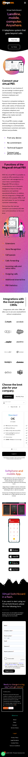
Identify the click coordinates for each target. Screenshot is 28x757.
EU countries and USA (20, 457)
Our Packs (14, 47)
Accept (6, 708)
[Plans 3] (14, 449)
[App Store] (14, 568)
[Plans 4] (16, 449)
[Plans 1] (11, 449)
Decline (11, 708)
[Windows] (14, 549)
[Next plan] (19, 407)
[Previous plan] (9, 407)
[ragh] (8, 1)
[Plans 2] (13, 449)
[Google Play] (14, 562)
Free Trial (14, 40)
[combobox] (5, 638)
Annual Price (8, 396)
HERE (15, 705)
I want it (14, 454)
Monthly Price (20, 396)
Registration (9, 671)
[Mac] (14, 555)
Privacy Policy (13, 664)
